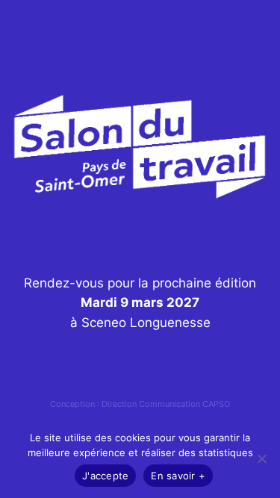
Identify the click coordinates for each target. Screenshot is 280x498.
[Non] (261, 458)
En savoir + (178, 476)
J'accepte (105, 476)
